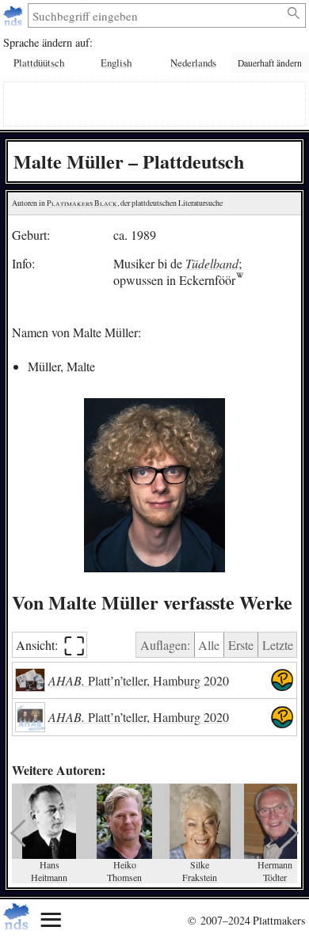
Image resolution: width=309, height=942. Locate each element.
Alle (208, 644)
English (116, 62)
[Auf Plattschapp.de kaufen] (282, 681)
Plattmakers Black (82, 203)
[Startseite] (14, 15)
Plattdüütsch (38, 62)
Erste (241, 644)
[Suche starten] (294, 13)
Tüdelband (211, 263)
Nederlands (193, 62)
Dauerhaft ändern (270, 63)
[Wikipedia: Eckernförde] (239, 280)
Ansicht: (50, 645)
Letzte (277, 644)
